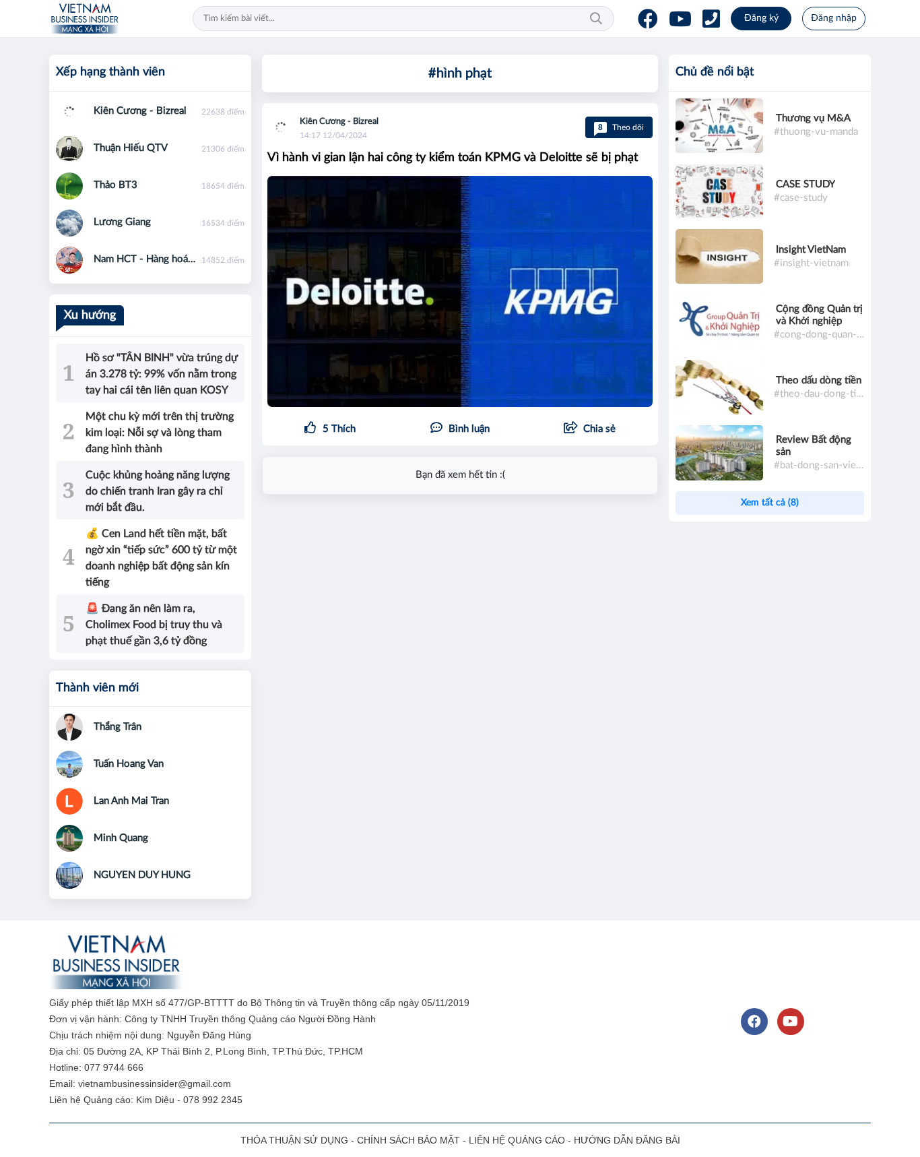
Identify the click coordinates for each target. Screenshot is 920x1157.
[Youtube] (680, 19)
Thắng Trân (117, 727)
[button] (590, 429)
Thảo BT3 (115, 185)
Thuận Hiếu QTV (131, 148)
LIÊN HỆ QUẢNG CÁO (517, 1140)
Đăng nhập (834, 18)
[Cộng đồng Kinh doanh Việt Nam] (85, 18)
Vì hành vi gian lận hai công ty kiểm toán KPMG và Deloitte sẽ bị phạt (452, 158)
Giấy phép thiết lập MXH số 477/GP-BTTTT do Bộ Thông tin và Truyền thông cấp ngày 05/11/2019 (260, 1002)
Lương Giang (122, 222)
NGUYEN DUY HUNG (142, 875)
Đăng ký (761, 18)
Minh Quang (121, 838)
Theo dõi (621, 127)
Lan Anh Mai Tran (131, 801)
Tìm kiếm (596, 19)
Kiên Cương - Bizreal (339, 121)
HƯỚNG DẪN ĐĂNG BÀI (627, 1140)
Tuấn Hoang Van (129, 764)
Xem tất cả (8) (770, 502)
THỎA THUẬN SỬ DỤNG (294, 1140)
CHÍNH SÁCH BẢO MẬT (408, 1140)
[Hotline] (711, 19)
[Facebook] (647, 19)
